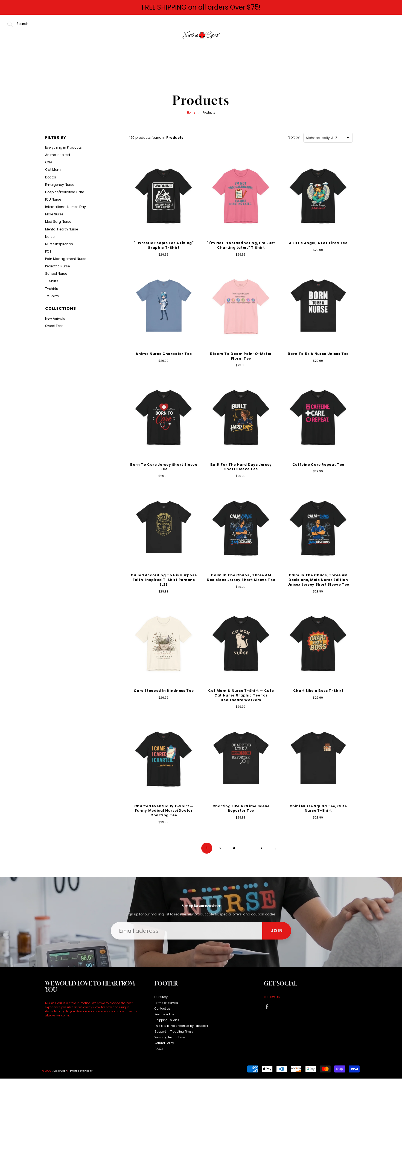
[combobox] (328, 138)
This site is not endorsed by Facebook (181, 1026)
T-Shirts (51, 281)
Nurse (49, 236)
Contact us (162, 1009)
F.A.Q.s (159, 1049)
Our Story (185, 73)
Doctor (50, 177)
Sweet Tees (54, 325)
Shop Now (143, 73)
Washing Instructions (170, 1037)
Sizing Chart (283, 73)
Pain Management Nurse (65, 258)
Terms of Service (166, 1003)
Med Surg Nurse (58, 221)
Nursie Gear (59, 1071)
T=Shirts (52, 296)
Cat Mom (53, 169)
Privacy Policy (164, 1014)
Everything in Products (63, 147)
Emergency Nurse (59, 184)
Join (276, 930)
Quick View (164, 194)
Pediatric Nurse (57, 266)
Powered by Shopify (80, 1071)
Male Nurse (54, 214)
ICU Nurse (53, 199)
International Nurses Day (65, 206)
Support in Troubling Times (174, 1032)
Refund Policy (164, 1043)
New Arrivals (232, 73)
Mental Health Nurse (61, 229)
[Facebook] (267, 1006)
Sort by (294, 137)
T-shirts (51, 288)
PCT (48, 251)
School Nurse (56, 273)
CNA (48, 162)
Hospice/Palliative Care (64, 192)
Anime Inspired (57, 154)
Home (108, 73)
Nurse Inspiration (59, 244)
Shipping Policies (167, 1020)
